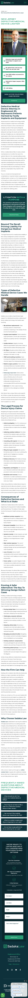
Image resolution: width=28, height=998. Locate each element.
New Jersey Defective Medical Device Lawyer (12, 12)
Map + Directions (14, 964)
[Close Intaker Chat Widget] (27, 981)
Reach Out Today (14, 214)
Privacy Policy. (8, 991)
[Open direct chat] (25, 981)
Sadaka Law (3, 11)
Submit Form (14, 937)
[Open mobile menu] (25, 2)
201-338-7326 (16, 961)
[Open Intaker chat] (13, 997)
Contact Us (14, 100)
